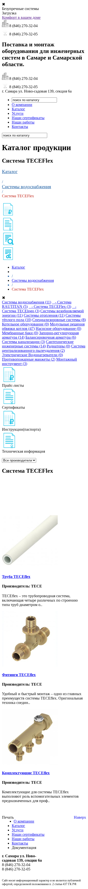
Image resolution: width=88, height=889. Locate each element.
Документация (24, 848)
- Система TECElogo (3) (39, 308)
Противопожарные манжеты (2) (28, 359)
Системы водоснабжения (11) (26, 302)
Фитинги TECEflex (19, 675)
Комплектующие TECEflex (26, 773)
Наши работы (23, 122)
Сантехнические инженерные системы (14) (38, 344)
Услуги (17, 113)
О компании (22, 105)
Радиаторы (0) (58, 346)
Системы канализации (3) (23, 342)
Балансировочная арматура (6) (50, 337)
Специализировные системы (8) (59, 320)
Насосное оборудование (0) (58, 328)
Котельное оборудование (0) (25, 324)
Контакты (20, 127)
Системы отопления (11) (44, 315)
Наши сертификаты (28, 118)
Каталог (18, 109)
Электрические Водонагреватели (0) (32, 355)
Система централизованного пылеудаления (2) (43, 348)
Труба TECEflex (16, 577)
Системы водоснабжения (26, 186)
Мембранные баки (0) (20, 333)
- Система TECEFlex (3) (50, 306)
